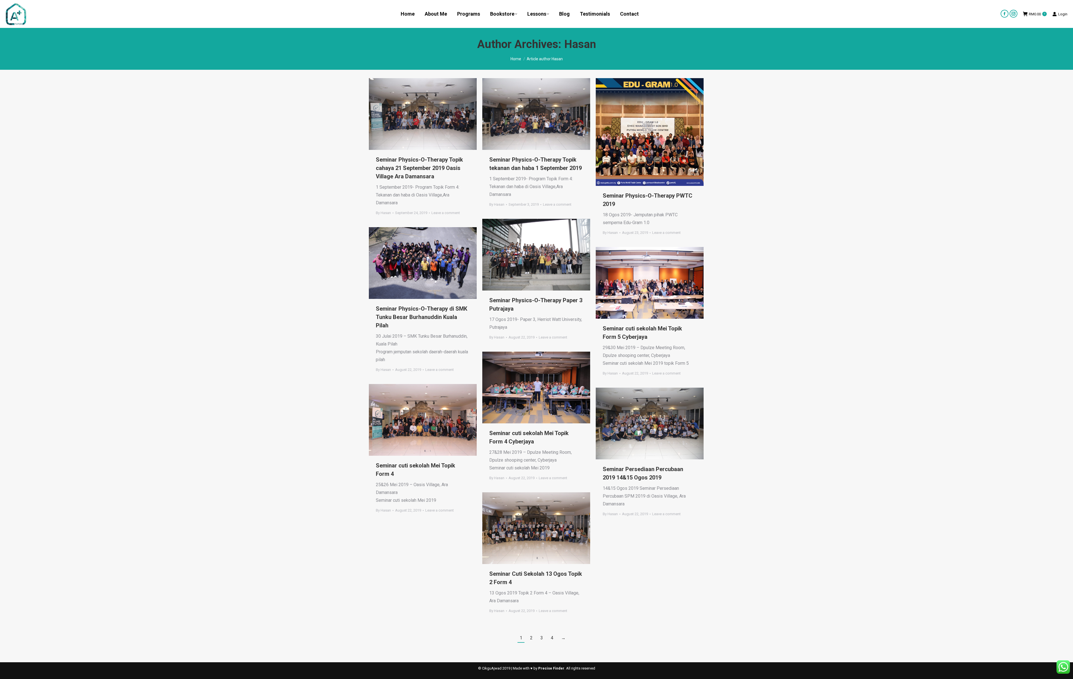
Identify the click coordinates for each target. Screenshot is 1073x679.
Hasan (580, 44)
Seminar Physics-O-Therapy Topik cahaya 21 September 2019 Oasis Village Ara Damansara (419, 168)
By (383, 213)
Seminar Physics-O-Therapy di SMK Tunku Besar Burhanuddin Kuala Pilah (421, 317)
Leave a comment (445, 213)
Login (1062, 14)
